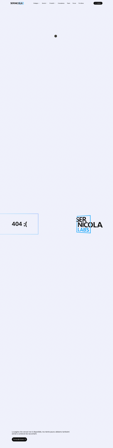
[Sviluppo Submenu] (39, 3)
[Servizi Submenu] (47, 3)
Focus (74, 3)
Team (68, 3)
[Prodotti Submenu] (55, 3)
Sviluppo (35, 3)
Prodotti (52, 3)
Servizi (44, 3)
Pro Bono (81, 3)
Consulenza (61, 3)
